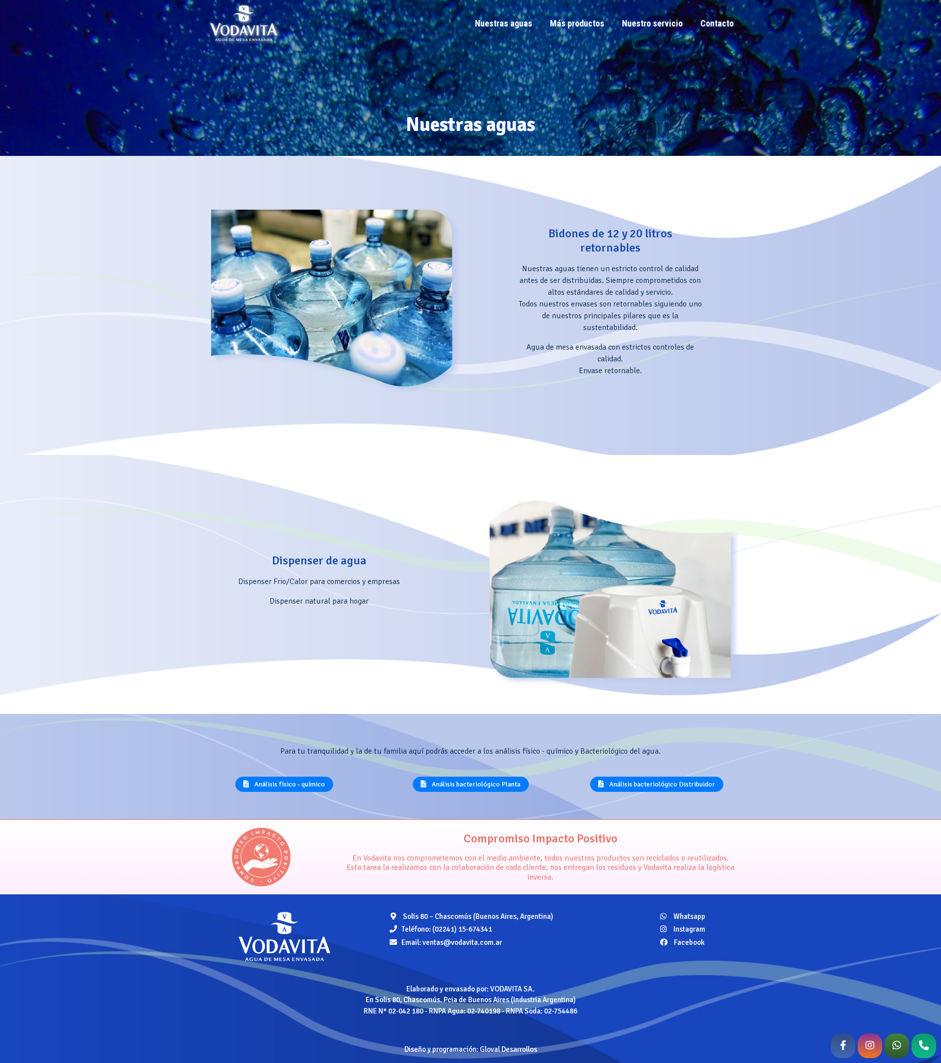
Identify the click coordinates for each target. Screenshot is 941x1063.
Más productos (577, 23)
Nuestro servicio (652, 23)
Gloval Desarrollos (508, 1049)
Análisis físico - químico (289, 784)
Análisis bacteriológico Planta (475, 784)
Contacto (717, 23)
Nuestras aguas (503, 23)
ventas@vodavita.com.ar (462, 942)
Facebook (688, 942)
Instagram (688, 929)
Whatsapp (688, 916)
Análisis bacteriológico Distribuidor (661, 784)
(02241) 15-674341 (462, 929)
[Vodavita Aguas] (284, 936)
